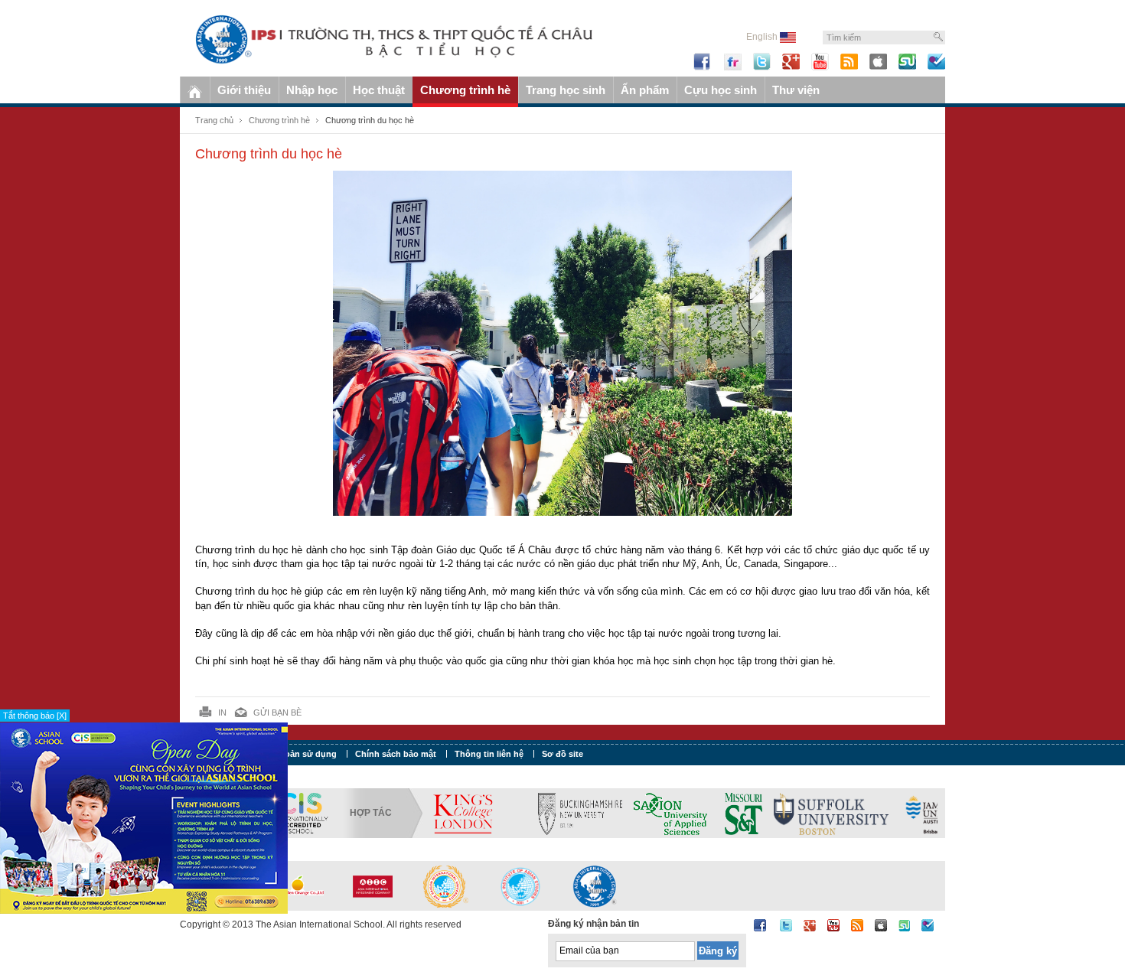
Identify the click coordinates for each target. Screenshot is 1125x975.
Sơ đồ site (562, 754)
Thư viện (796, 89)
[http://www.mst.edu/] (666, 812)
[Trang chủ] (195, 90)
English (763, 36)
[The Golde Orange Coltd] (297, 885)
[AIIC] (372, 885)
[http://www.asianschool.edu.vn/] (594, 885)
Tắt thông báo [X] (35, 715)
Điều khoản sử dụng (295, 754)
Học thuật (379, 89)
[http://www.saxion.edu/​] (599, 812)
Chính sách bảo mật (395, 754)
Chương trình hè (465, 89)
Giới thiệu (244, 89)
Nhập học (312, 89)
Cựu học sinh (720, 89)
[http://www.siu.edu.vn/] (446, 885)
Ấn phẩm (645, 89)
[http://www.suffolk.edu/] (753, 812)
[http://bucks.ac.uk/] (509, 812)
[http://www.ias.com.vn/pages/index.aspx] (520, 885)
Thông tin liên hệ (489, 754)
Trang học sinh (565, 89)
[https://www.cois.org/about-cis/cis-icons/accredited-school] (301, 812)
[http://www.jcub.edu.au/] (865, 812)
